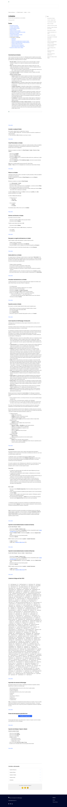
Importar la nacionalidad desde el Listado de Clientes (20, 41)
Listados (25, 12)
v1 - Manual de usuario (19, 12)
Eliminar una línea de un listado (15, 30)
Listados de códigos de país (19, 542)
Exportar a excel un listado (51, 35)
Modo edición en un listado (14, 33)
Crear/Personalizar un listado (14, 28)
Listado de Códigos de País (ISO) (51, 48)
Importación (14, 39)
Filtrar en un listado (13, 29)
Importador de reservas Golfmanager (50, 51)
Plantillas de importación (25, 716)
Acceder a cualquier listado (14, 26)
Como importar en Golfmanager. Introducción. (52, 37)
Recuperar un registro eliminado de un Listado (17, 32)
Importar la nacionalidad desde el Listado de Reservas (20, 42)
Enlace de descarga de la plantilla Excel (18, 46)
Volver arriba (10, 125)
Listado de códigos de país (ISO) (17, 43)
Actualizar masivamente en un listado (16, 34)
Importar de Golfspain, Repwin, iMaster (16, 47)
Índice (48, 16)
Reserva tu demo (50, 1)
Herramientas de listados (14, 25)
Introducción (14, 38)
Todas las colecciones (11, 12)
